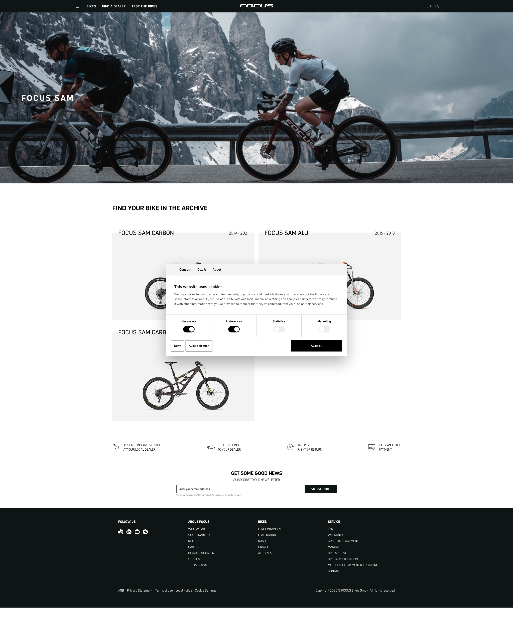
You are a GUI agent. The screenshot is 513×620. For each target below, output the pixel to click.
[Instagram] (120, 531)
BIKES (91, 6)
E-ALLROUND (267, 535)
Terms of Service (230, 495)
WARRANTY (335, 535)
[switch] (234, 329)
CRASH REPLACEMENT (343, 541)
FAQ (330, 529)
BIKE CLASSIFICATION (343, 559)
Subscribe (320, 489)
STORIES (194, 559)
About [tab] (217, 269)
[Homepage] (256, 6)
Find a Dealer (114, 6)
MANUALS (334, 547)
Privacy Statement (139, 590)
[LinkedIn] (128, 531)
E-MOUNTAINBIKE (270, 529)
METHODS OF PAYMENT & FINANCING (353, 565)
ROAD (262, 541)
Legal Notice (184, 590)
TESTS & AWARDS (200, 565)
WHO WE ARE (197, 529)
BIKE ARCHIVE (337, 553)
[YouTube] (137, 531)
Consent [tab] (185, 269)
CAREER (193, 547)
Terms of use (164, 590)
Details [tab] (202, 269)
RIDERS (193, 541)
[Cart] (429, 6)
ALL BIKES (265, 553)
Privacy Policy (216, 495)
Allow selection (199, 346)
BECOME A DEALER (201, 553)
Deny (177, 346)
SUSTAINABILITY (199, 535)
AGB (121, 590)
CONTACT (334, 571)
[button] (77, 6)
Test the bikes (144, 6)
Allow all (316, 346)
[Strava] (145, 531)
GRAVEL (263, 547)
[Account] (437, 6)
